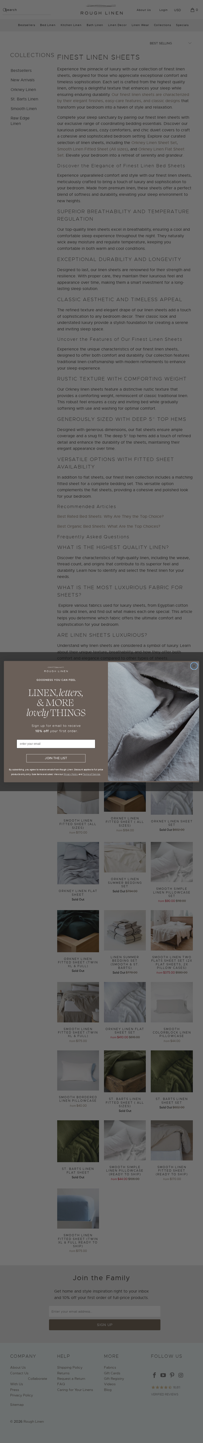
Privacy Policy (71, 774)
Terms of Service (91, 774)
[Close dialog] (194, 665)
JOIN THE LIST (56, 758)
